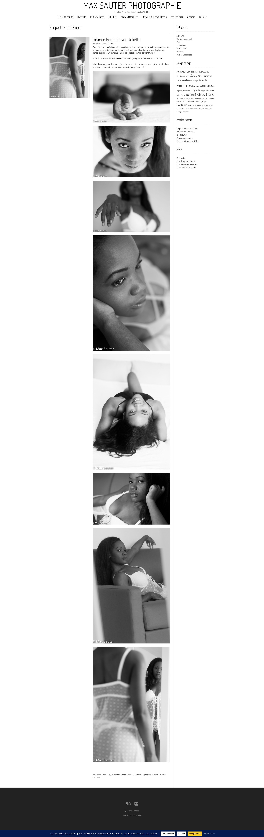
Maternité (81, 17)
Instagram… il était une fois (155, 17)
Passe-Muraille (196, 98)
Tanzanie (198, 105)
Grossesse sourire (185, 138)
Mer (207, 90)
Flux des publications (186, 161)
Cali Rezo (202, 72)
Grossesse (181, 45)
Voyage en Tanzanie (186, 131)
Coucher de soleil (183, 76)
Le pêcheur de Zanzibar (187, 128)
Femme (123, 774)
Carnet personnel (184, 39)
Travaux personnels (129, 17)
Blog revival (182, 135)
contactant (157, 58)
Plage (204, 101)
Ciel (207, 72)
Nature (190, 94)
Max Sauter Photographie (132, 5)
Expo (196, 81)
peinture (210, 98)
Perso (179, 101)
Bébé (197, 72)
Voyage (179, 112)
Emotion (208, 75)
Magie (203, 91)
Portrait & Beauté (65, 17)
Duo (202, 76)
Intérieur (137, 774)
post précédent (109, 47)
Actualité (180, 35)
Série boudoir (177, 17)
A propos (191, 17)
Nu (178, 98)
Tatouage (205, 105)
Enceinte (183, 80)
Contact (203, 17)
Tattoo (211, 105)
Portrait (103, 774)
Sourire (190, 105)
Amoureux (181, 71)
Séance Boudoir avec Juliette (117, 39)
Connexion (181, 158)
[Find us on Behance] (128, 803)
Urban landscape (191, 109)
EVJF (178, 42)
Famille (203, 80)
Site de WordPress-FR (186, 167)
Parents (182, 98)
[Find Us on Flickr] (136, 803)
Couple (195, 75)
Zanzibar (185, 112)
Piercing (199, 101)
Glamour (130, 774)
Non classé (181, 48)
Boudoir (117, 774)
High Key (180, 91)
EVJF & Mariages (97, 17)
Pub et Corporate (184, 54)
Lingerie (145, 774)
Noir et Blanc (153, 774)
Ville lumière (202, 109)
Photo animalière (189, 101)
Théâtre (180, 108)
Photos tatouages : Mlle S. (188, 141)
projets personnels (156, 47)
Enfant (191, 81)
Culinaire (112, 17)
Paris (188, 98)
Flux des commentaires (187, 164)
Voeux (209, 109)
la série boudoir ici (124, 58)
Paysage (204, 98)
